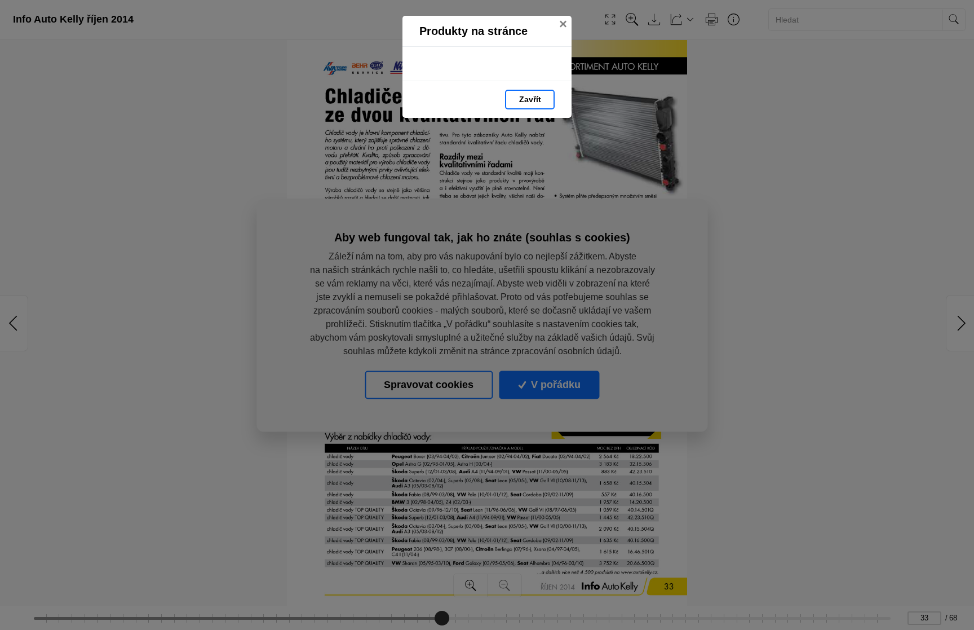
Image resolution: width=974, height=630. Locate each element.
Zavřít (530, 99)
